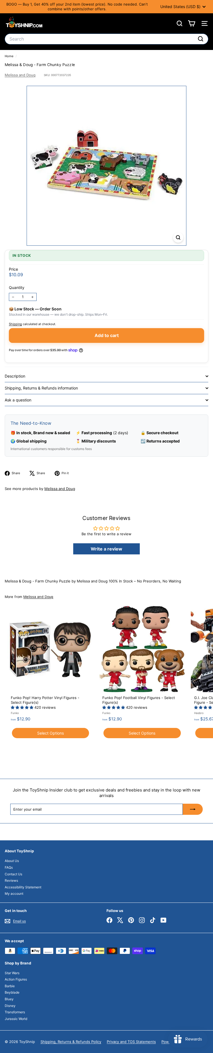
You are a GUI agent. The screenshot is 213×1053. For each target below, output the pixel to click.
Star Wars (12, 973)
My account (14, 893)
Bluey (9, 999)
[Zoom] (178, 237)
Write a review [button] (106, 549)
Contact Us (13, 874)
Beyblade (12, 992)
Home (9, 56)
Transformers (15, 1012)
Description (15, 376)
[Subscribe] (193, 809)
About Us (12, 861)
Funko (15, 713)
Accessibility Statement (23, 887)
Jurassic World (16, 1019)
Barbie (10, 986)
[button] (22, 707)
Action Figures (16, 979)
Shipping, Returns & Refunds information (41, 388)
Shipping (15, 324)
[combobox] (106, 39)
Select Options (50, 733)
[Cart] (191, 23)
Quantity (16, 287)
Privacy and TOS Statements (131, 1041)
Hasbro (199, 713)
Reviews (11, 880)
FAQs (9, 867)
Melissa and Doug (20, 75)
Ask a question (18, 400)
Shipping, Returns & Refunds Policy (70, 1041)
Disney (10, 1006)
